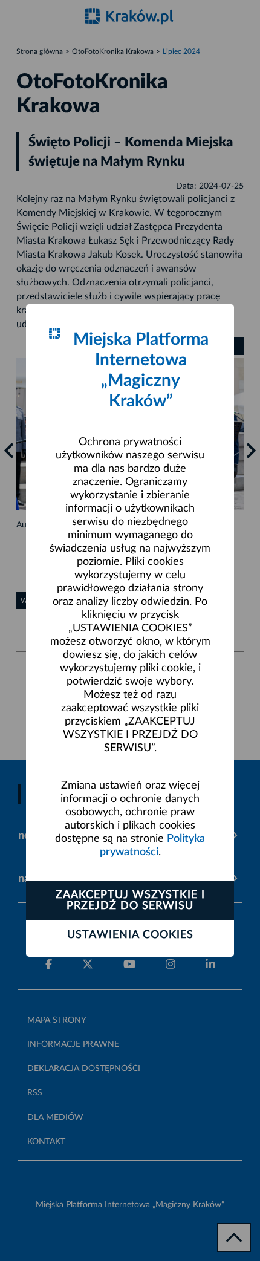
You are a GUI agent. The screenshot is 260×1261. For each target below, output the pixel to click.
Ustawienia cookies (130, 935)
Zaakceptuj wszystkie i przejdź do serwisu (130, 900)
